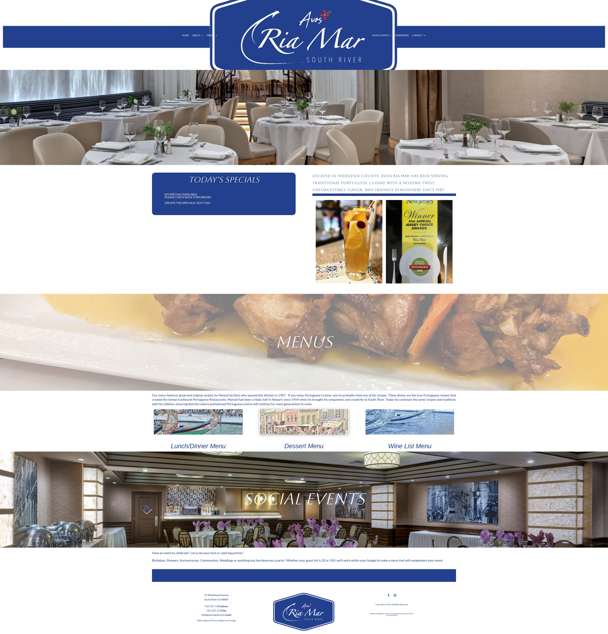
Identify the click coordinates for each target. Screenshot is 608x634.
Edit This (203, 203)
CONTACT (417, 35)
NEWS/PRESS (402, 35)
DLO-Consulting (391, 614)
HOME (185, 35)
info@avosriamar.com (213, 614)
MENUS (210, 35)
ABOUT (196, 35)
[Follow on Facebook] (388, 595)
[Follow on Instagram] (394, 595)
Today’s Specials (223, 179)
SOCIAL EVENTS (380, 35)
